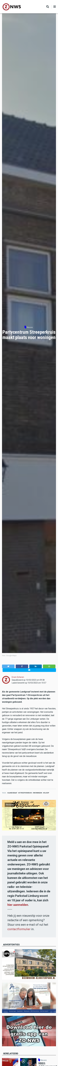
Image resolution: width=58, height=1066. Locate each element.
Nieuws (30, 327)
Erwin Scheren (18, 677)
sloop (46, 793)
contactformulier (18, 929)
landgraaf (12, 793)
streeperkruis (25, 793)
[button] (8, 666)
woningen (38, 793)
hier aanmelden (17, 904)
